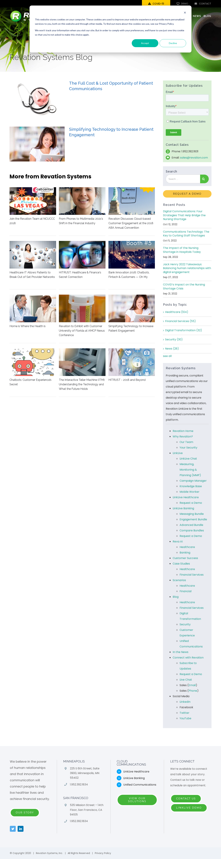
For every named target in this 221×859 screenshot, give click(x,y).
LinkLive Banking (183, 508)
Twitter (184, 713)
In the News (180, 652)
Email (192, 685)
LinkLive (178, 453)
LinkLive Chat (188, 459)
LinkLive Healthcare (186, 497)
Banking (185, 553)
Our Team (186, 442)
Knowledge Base (191, 486)
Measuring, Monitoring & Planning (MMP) (190, 469)
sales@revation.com (194, 158)
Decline (173, 43)
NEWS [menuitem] (197, 16)
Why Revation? (183, 436)
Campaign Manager (193, 481)
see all (167, 356)
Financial (185, 591)
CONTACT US (186, 798)
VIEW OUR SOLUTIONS (137, 800)
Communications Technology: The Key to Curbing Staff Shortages (186, 233)
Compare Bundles (192, 530)
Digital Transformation (183, 330)
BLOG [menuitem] (207, 16)
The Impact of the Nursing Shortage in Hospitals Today (182, 250)
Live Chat (186, 680)
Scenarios (179, 580)
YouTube (185, 718)
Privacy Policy (103, 853)
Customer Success (185, 558)
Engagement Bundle (193, 519)
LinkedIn (185, 702)
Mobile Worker (189, 492)
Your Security (188, 448)
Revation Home (183, 431)
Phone (193, 691)
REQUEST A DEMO (187, 193)
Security (174, 339)
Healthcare (176, 312)
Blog (176, 597)
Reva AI (178, 541)
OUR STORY (25, 812)
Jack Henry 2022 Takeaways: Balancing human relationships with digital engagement (187, 268)
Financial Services (180, 321)
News (172, 349)
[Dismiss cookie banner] (185, 13)
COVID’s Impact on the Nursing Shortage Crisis (184, 286)
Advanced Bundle (191, 525)
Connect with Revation (188, 658)
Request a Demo (191, 503)
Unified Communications (139, 785)
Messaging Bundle (192, 514)
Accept (145, 43)
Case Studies (181, 564)
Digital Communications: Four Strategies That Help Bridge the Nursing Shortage (184, 215)
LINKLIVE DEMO (189, 807)
